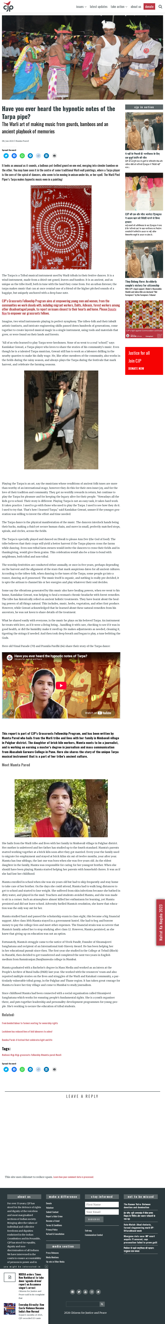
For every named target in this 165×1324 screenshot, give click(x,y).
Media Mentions (52, 1257)
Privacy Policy (51, 1229)
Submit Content (52, 1212)
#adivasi (6, 1055)
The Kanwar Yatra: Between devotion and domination (137, 1205)
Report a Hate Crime (54, 1216)
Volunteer (50, 1207)
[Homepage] (98, 1291)
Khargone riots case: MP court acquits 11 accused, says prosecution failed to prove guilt (140, 1239)
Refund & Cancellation (55, 1233)
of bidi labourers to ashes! (40, 1031)
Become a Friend (52, 1220)
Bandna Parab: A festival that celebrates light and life (27, 1040)
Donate (49, 1203)
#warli (58, 1055)
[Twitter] (79, 1291)
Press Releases (52, 1252)
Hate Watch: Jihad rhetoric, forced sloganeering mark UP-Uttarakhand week (139, 1227)
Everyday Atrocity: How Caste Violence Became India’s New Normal (31, 1308)
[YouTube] (85, 1291)
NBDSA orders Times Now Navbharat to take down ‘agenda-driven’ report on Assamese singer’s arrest (31, 1281)
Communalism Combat (94, 1234)
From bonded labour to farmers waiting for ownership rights (30, 1023)
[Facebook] (72, 1291)
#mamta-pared (48, 1055)
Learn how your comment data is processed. (73, 1177)
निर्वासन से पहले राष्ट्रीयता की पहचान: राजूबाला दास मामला (139, 1249)
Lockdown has (8, 1031)
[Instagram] (91, 1291)
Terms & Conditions (54, 1225)
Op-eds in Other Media (55, 1261)
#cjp (12, 1055)
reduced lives (21, 1031)
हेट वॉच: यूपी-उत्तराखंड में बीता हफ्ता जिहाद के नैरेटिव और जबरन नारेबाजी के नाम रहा (139, 1215)
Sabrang (88, 1230)
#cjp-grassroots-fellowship (27, 1055)
